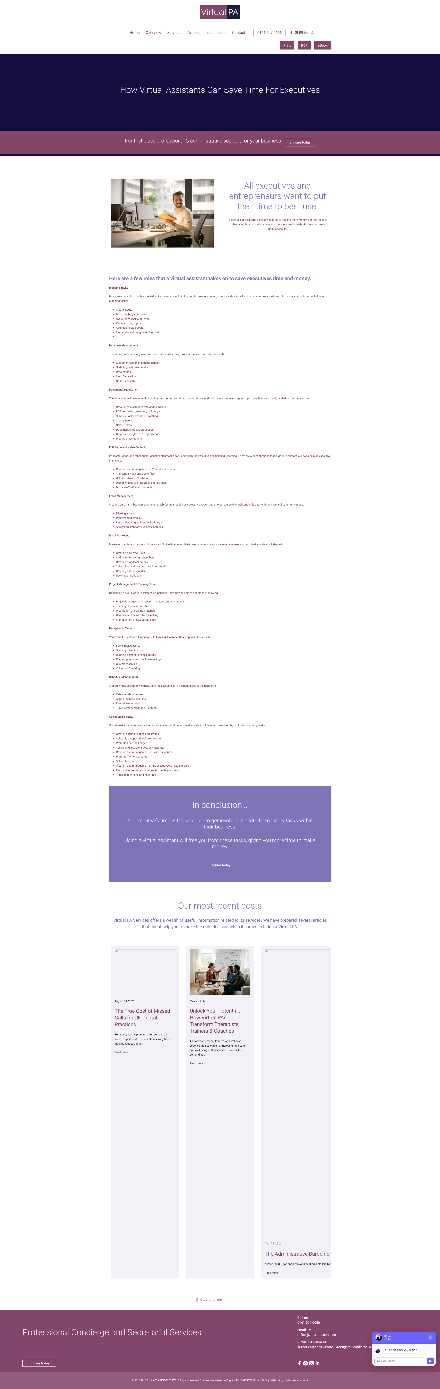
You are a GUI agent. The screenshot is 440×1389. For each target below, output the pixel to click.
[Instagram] (296, 32)
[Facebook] (291, 32)
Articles (194, 32)
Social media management (125, 725)
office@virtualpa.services (316, 1335)
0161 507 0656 (269, 32)
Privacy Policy (261, 1380)
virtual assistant (287, 456)
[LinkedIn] (306, 32)
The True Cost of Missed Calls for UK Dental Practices (142, 1017)
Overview (153, 32)
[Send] (430, 1361)
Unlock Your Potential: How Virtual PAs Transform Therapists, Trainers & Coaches (215, 1021)
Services (174, 32)
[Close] (430, 1337)
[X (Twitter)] (301, 32)
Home (134, 32)
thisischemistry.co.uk (296, 1380)
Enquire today (39, 1363)
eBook (322, 45)
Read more (121, 1052)
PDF (304, 45)
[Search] (312, 32)
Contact (238, 32)
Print (287, 45)
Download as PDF (210, 1300)
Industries (214, 32)
